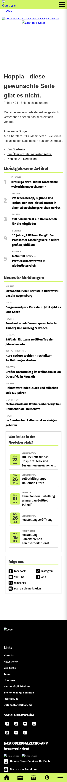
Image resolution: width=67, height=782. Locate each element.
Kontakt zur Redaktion (22, 158)
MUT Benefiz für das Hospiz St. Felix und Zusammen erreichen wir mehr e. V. (38, 460)
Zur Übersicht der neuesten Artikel (29, 154)
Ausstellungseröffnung (37, 518)
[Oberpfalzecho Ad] (30, 19)
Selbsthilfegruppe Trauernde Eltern (34, 479)
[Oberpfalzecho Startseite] (8, 10)
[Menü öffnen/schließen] (62, 4)
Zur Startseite (16, 149)
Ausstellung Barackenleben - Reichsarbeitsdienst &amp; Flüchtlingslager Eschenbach (38, 537)
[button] (60, 777)
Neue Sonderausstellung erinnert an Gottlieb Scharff (38, 498)
